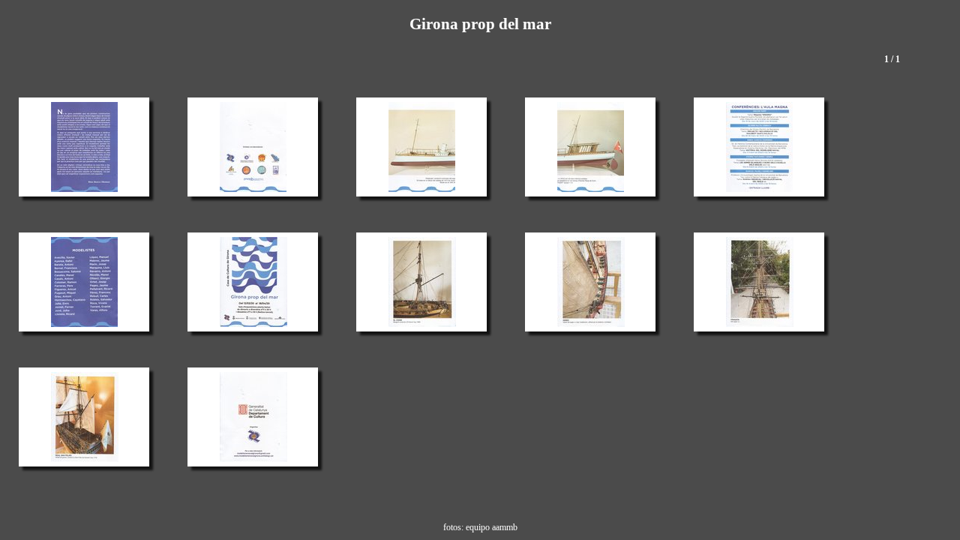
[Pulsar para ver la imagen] (84, 147)
